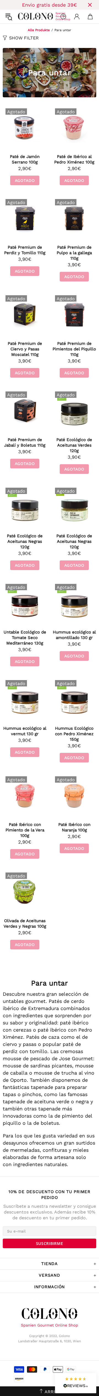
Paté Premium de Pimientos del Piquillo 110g (74, 349)
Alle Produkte (39, 30)
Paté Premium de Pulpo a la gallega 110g (74, 253)
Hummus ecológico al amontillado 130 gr (74, 635)
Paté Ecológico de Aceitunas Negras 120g (25, 541)
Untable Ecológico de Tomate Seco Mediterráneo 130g (25, 638)
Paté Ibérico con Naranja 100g (74, 827)
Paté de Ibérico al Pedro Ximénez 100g (74, 159)
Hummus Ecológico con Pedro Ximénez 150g (74, 734)
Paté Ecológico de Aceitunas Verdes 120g (74, 445)
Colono (22, 16)
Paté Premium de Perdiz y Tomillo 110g (24, 250)
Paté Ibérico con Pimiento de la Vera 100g (25, 830)
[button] (75, 1383)
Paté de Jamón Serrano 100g (25, 159)
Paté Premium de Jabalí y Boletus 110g (24, 442)
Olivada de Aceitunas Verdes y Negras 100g (25, 923)
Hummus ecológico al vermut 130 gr (24, 731)
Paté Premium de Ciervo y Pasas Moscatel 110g (25, 349)
